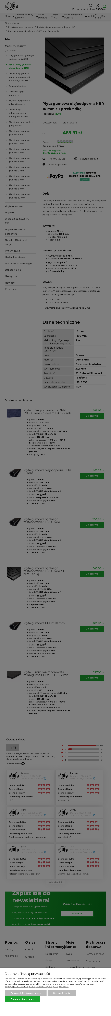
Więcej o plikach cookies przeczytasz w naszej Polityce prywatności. (37, 986)
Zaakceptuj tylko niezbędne (26, 993)
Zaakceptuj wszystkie (22, 999)
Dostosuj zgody (61, 993)
